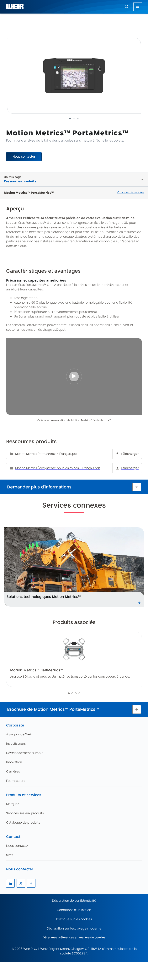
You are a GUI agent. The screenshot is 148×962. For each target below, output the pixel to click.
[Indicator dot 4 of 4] (79, 693)
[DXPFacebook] (31, 883)
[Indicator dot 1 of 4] (69, 693)
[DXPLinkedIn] (10, 883)
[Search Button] (127, 6)
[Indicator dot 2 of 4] (72, 693)
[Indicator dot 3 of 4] (76, 693)
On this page (12, 177)
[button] (126, 6)
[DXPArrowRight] (136, 487)
